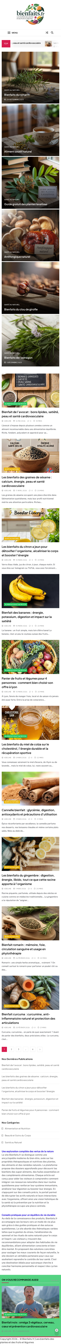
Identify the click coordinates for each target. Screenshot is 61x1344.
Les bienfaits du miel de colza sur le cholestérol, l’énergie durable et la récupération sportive (25, 748)
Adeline (7, 421)
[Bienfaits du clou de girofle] (30, 288)
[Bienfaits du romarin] (30, 78)
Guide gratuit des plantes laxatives (25, 204)
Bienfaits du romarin (17, 94)
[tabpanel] (30, 1309)
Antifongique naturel (17, 256)
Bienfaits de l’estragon (18, 357)
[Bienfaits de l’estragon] (30, 340)
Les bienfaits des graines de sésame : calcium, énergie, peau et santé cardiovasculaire (27, 481)
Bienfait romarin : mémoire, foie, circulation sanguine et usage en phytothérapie (24, 949)
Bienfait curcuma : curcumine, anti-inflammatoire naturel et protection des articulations (28, 1018)
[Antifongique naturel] (30, 235)
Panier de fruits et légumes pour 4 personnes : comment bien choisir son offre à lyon (27, 683)
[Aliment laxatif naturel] (30, 130)
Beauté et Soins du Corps (18, 1135)
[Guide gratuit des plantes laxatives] (30, 183)
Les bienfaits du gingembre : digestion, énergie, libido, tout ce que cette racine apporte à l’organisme (28, 879)
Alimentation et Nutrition (15, 404)
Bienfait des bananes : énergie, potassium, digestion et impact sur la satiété (27, 617)
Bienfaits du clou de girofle (21, 309)
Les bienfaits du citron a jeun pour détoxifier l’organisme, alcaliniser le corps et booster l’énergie (30, 551)
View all (54, 1280)
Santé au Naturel (12, 90)
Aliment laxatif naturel (18, 151)
